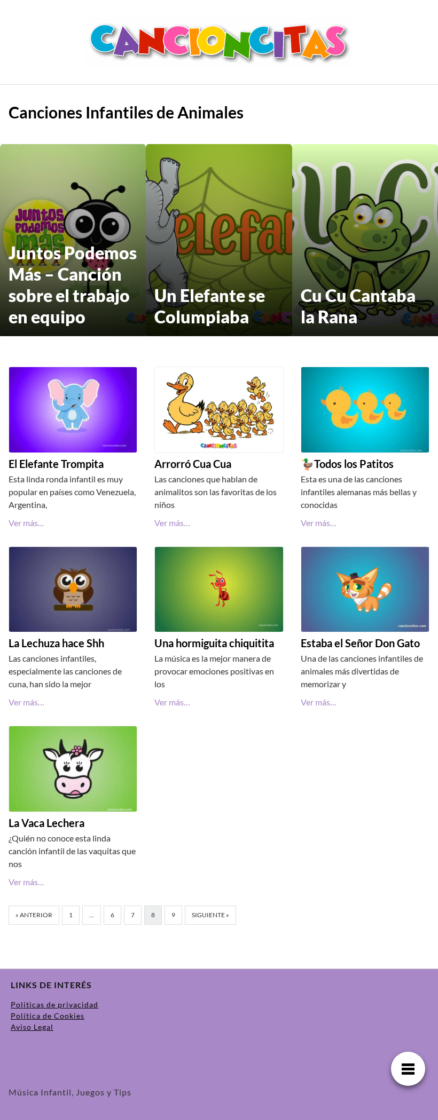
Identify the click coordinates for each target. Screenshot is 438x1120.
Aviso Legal (32, 1026)
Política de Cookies (47, 1015)
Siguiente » (210, 915)
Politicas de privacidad (54, 1004)
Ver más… (26, 523)
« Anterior (33, 915)
